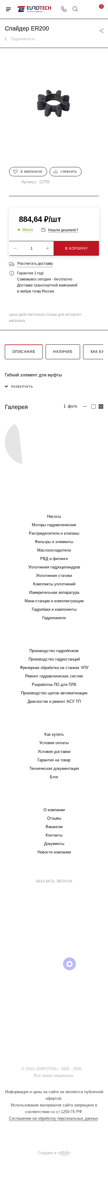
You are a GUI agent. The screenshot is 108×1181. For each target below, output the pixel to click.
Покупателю (54, 722)
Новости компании (54, 852)
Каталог (54, 504)
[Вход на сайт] (85, 1069)
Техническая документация (54, 768)
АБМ (64, 1153)
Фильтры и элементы (54, 541)
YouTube (38, 963)
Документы (54, 843)
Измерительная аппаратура (54, 592)
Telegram (23, 963)
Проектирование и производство (54, 638)
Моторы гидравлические (54, 525)
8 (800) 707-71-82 (55, 873)
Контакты (54, 835)
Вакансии (54, 826)
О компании (54, 810)
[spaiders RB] (27, 442)
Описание (23, 352)
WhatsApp (84, 963)
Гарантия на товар (54, 760)
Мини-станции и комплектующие (54, 601)
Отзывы (54, 818)
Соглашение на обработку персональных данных (53, 1118)
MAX (69, 963)
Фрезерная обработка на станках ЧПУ (54, 667)
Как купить (54, 734)
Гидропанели (54, 618)
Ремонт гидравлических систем (54, 676)
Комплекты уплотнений (54, 584)
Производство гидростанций (54, 659)
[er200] (54, 103)
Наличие (63, 352)
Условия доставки (54, 751)
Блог (54, 777)
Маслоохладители (54, 550)
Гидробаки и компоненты (54, 609)
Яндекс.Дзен (54, 979)
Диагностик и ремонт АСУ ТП (54, 701)
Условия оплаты (54, 743)
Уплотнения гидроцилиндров (54, 567)
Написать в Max (86, 931)
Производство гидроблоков (54, 650)
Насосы (54, 516)
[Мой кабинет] (86, 9)
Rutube (54, 963)
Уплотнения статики (54, 575)
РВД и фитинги (54, 558)
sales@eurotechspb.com (58, 892)
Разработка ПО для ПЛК (54, 684)
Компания (54, 797)
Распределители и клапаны (54, 533)
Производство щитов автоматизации (54, 693)
